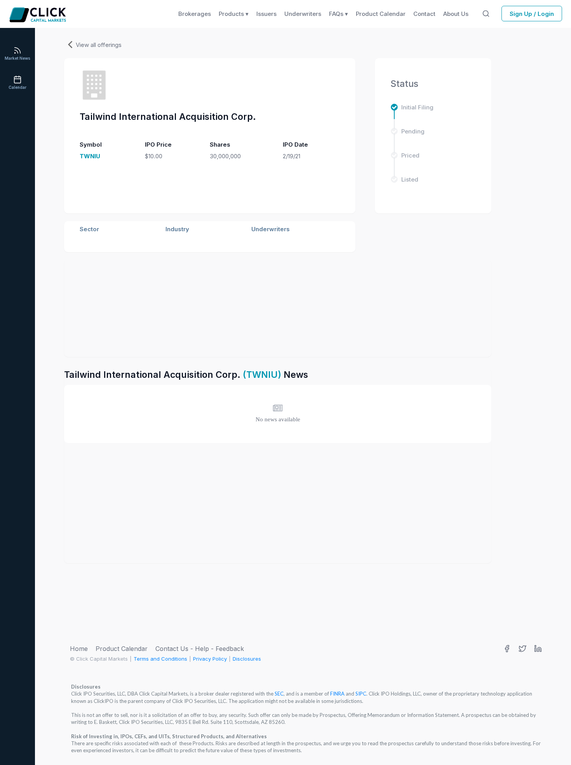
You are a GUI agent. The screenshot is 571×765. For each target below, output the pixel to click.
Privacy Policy (210, 659)
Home (79, 648)
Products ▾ (234, 13)
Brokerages (194, 13)
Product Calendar (122, 648)
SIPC (360, 694)
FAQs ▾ (338, 13)
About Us (455, 13)
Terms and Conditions (160, 659)
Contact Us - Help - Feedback (199, 648)
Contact (424, 13)
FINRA (337, 694)
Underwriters (302, 13)
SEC (279, 694)
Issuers (266, 13)
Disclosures (247, 659)
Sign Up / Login (532, 13)
